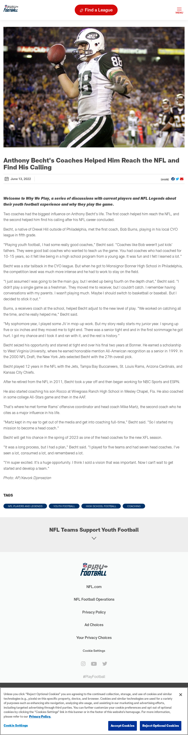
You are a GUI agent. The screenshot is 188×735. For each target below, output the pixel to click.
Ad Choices (94, 624)
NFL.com (94, 586)
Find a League (99, 9)
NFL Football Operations (94, 599)
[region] (94, 711)
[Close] (181, 695)
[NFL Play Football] (10, 10)
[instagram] (83, 663)
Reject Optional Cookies (160, 725)
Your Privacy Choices (94, 637)
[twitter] (104, 663)
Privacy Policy (94, 612)
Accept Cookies (122, 725)
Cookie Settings (94, 650)
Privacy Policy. (40, 716)
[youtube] (94, 664)
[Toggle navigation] (179, 10)
